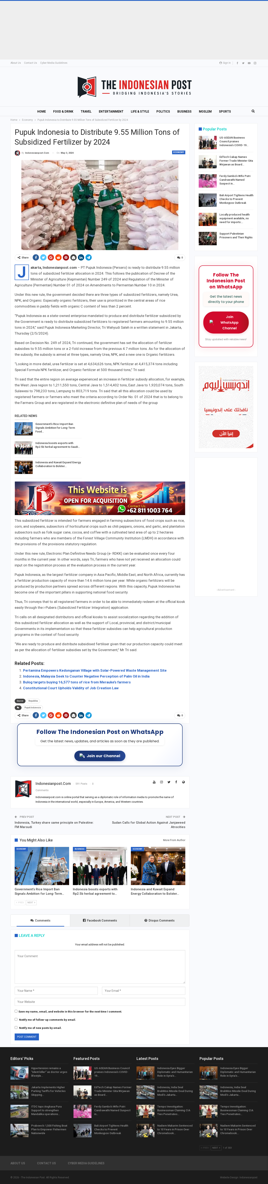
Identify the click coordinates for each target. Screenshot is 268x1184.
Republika (33, 701)
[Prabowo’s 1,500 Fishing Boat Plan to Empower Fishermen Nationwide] (19, 1130)
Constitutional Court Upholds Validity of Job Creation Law (71, 688)
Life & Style (140, 111)
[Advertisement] (125, 30)
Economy (178, 152)
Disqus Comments (162, 920)
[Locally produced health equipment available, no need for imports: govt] (208, 219)
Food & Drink (63, 111)
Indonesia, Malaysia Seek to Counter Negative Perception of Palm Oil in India (86, 676)
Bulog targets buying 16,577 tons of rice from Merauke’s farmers (77, 682)
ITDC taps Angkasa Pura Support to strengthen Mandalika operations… (46, 1110)
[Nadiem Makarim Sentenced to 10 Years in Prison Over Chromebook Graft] (146, 1130)
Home (41, 111)
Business (184, 111)
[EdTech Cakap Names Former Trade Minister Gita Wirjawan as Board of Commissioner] (208, 162)
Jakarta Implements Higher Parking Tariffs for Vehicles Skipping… (48, 1091)
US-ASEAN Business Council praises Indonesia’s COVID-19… (233, 141)
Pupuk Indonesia (32, 707)
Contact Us (30, 62)
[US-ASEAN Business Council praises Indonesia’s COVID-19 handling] (208, 142)
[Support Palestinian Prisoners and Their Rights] (208, 238)
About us (15, 62)
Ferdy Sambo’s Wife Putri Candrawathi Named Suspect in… (234, 179)
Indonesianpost (249, 1177)
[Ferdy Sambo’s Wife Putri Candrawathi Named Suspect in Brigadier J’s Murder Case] (208, 181)
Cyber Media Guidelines (53, 62)
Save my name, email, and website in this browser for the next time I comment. (70, 1011)
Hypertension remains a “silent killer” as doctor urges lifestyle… (49, 1072)
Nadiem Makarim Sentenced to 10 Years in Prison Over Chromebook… (175, 1129)
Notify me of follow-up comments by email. (47, 1019)
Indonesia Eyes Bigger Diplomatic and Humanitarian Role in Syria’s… (175, 1072)
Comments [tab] (42, 920)
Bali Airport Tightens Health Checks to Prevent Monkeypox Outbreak (236, 199)
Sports (225, 111)
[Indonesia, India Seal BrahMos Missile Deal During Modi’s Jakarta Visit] (146, 1092)
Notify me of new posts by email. (40, 1028)
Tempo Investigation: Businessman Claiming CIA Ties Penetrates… (173, 1110)
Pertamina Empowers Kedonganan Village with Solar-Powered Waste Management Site (95, 670)
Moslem (205, 111)
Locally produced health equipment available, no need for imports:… (234, 218)
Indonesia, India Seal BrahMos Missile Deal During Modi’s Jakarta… (175, 1091)
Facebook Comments (102, 920)
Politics (163, 111)
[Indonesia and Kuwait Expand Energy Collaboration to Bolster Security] (24, 467)
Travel (86, 111)
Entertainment (111, 111)
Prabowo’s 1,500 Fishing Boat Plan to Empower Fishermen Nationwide (49, 1129)
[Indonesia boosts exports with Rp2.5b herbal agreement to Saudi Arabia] (24, 448)
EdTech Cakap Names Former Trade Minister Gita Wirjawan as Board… (236, 160)
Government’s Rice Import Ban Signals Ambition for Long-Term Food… (55, 427)
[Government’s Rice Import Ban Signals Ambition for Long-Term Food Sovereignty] (24, 429)
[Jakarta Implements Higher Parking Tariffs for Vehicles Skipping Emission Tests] (19, 1092)
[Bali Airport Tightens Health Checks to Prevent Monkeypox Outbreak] (208, 200)
